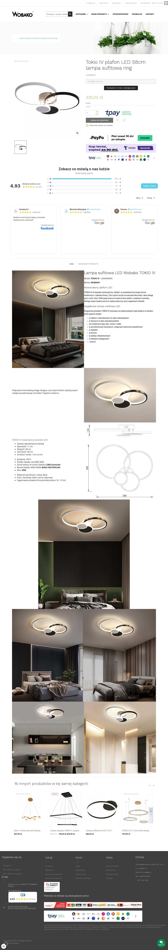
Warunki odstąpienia (53, 878)
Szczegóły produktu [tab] (88, 264)
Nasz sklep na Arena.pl (12, 874)
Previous (150, 785)
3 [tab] (85, 840)
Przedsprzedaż (112, 874)
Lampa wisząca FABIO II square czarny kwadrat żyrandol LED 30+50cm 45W (64, 830)
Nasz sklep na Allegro (12, 870)
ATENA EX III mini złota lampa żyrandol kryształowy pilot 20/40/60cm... (135, 830)
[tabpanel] (30, 815)
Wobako (16, 943)
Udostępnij (98, 75)
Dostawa (49, 866)
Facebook (7, 865)
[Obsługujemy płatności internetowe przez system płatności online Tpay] (118, 113)
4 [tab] (87, 840)
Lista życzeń (81, 874)
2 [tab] (83, 840)
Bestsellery (111, 870)
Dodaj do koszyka (99, 120)
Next (153, 785)
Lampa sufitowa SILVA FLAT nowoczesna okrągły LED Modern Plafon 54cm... (101, 830)
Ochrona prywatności (54, 874)
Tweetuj (102, 75)
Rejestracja (80, 870)
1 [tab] (80, 840)
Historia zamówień (83, 878)
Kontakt (109, 878)
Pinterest (106, 75)
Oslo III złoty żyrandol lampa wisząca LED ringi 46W (27, 830)
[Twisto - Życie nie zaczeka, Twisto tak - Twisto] (121, 148)
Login (78, 866)
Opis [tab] (72, 264)
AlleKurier (49, 890)
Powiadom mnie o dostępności (121, 88)
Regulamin (49, 870)
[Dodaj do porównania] (124, 120)
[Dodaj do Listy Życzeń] (117, 120)
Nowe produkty (112, 866)
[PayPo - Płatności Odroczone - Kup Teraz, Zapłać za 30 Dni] (121, 138)
